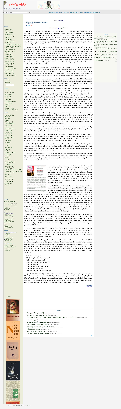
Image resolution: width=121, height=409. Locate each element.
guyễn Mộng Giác (9, 161)
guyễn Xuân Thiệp (10, 162)
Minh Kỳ (49, 7)
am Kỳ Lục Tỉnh (9, 56)
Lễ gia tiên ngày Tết (33, 320)
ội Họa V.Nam (8, 34)
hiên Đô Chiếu (9, 91)
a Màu (7, 61)
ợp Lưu (12, 63)
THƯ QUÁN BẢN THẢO (8, 227)
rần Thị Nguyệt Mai (10, 168)
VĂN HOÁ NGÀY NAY (8, 219)
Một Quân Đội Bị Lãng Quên (102, 39)
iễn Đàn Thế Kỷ (9, 54)
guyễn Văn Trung (9, 123)
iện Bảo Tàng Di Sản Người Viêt (13, 46)
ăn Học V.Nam (9, 32)
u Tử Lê (7, 157)
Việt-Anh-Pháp (7, 79)
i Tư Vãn (7, 106)
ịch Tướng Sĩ (8, 94)
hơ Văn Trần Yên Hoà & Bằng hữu (13, 171)
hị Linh (7, 185)
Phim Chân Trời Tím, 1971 (9, 249)
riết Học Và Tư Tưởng (10, 68)
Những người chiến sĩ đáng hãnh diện (38, 322)
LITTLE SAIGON (8, 240)
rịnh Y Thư (8, 154)
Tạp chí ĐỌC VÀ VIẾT (8, 226)
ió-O (12, 65)
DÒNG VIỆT (6, 209)
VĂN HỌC (6, 207)
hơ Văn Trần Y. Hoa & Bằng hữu (13, 169)
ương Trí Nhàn (9, 181)
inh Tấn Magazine (9, 70)
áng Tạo (12, 61)
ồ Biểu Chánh (8, 116)
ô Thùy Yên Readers (10, 75)
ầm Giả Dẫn (8, 99)
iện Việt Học (8, 42)
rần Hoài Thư (8, 156)
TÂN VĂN (6, 224)
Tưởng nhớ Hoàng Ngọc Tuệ (35, 313)
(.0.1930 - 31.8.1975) (48, 8)
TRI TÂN (12, 216)
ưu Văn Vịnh (8, 132)
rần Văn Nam (8, 135)
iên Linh (7, 127)
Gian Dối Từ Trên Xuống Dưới (36, 331)
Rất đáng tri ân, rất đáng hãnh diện (37, 324)
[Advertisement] (14, 19)
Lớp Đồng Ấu (7, 234)
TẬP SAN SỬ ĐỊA (7, 220)
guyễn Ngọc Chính (10, 173)
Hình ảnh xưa (7, 250)
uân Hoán (7, 149)
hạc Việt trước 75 (10, 41)
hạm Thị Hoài (8, 176)
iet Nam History (9, 31)
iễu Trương (8, 140)
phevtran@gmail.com (25, 405)
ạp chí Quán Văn (9, 73)
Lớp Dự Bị (7, 235)
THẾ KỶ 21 (6, 221)
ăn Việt (7, 65)
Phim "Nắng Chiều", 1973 (9, 247)
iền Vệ (12, 59)
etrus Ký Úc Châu (9, 58)
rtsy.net (8, 37)
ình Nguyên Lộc (9, 122)
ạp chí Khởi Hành (9, 71)
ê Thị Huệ (7, 142)
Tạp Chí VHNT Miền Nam (8, 222)
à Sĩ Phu (7, 174)
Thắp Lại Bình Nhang (33, 329)
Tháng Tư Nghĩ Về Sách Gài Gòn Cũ (104, 54)
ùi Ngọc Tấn (8, 183)
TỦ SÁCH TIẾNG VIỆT (9, 237)
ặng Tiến (7, 144)
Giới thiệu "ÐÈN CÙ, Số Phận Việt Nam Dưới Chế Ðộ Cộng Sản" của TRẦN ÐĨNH (52, 317)
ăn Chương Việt (9, 66)
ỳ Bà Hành (8, 104)
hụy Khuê (7, 139)
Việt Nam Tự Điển (8, 82)
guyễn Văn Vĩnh (9, 115)
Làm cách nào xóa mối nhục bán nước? (38, 334)
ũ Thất (7, 159)
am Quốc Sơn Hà (9, 92)
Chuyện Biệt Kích (100, 47)
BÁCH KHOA (11, 221)
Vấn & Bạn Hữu (9, 164)
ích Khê (7, 120)
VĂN (5, 213)
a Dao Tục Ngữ (9, 48)
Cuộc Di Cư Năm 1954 (9, 245)
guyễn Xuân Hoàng (10, 152)
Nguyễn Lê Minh (64, 28)
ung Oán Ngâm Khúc (10, 101)
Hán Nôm (6, 81)
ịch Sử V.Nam (8, 29)
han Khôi (7, 118)
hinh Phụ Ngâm (9, 103)
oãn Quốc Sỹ (8, 125)
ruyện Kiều (8, 96)
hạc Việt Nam (8, 39)
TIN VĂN (6, 225)
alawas (7, 59)
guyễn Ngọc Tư (9, 179)
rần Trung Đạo (9, 151)
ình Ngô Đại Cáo (9, 108)
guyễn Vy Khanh (9, 137)
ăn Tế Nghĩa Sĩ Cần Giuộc (11, 109)
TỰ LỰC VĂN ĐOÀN (8, 204)
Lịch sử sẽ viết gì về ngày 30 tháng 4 (38, 315)
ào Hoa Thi (8, 98)
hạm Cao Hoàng (9, 166)
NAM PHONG (7, 216)
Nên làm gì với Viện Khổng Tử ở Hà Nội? (39, 327)
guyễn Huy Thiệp (9, 178)
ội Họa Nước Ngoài (10, 36)
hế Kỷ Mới (8, 53)
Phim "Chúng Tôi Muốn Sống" (10, 246)
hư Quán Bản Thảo (10, 49)
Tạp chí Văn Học (7, 208)
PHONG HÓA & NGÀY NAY (9, 201)
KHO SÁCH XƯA (8, 238)
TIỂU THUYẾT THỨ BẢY (9, 215)
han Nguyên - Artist (10, 51)
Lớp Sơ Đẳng (7, 233)
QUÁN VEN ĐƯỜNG (9, 239)
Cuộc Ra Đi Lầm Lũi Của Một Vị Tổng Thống (106, 48)
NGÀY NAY (12, 218)
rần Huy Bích (8, 130)
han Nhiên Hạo (9, 147)
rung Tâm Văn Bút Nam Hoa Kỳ (13, 44)
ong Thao (7, 145)
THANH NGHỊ (7, 218)
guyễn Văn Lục (9, 133)
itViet (6, 63)
